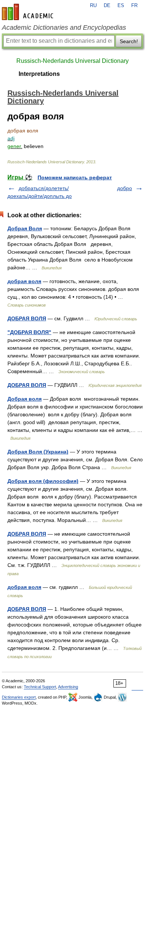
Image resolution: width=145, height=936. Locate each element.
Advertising (68, 687)
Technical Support (40, 687)
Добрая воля (24, 399)
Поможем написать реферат (75, 177)
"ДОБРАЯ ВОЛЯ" (29, 332)
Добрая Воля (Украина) (37, 452)
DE (107, 5)
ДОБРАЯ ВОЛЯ (26, 318)
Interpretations (39, 74)
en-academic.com (28, 12)
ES (120, 5)
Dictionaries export (19, 697)
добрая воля (24, 281)
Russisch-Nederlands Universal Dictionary (72, 61)
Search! (129, 41)
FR (134, 5)
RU (93, 5)
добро (124, 188)
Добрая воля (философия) (42, 481)
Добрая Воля (24, 228)
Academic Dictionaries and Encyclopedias (64, 27)
